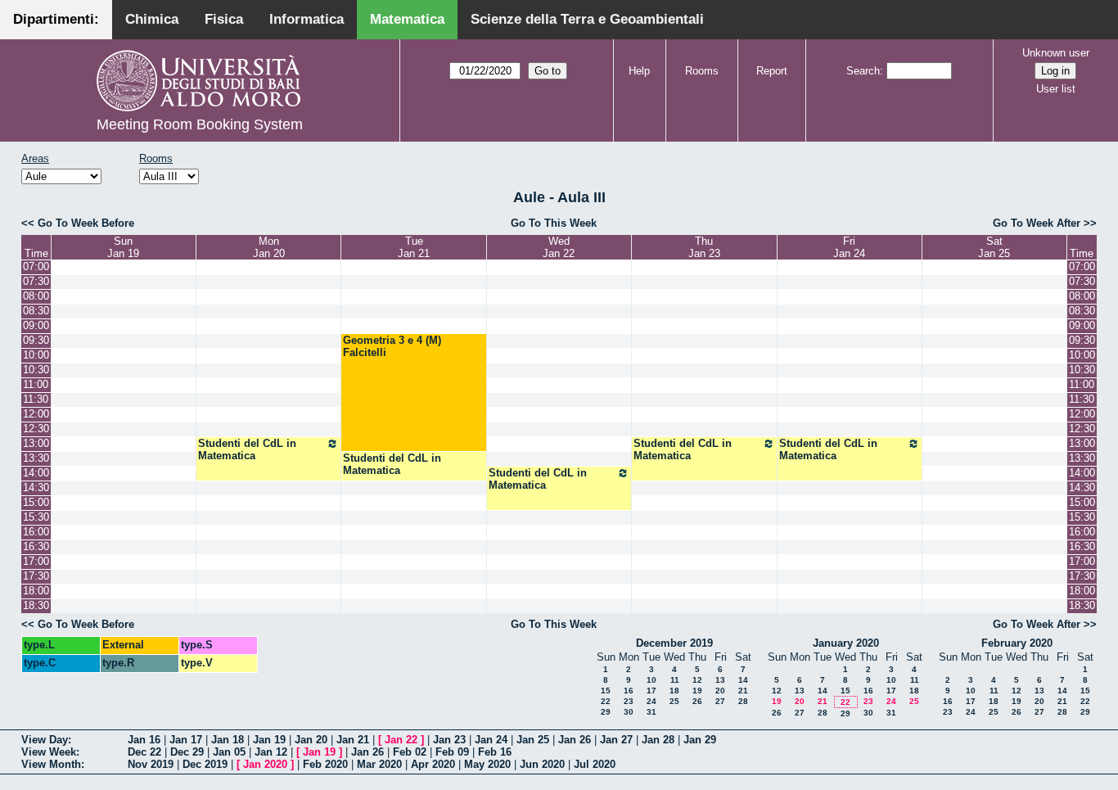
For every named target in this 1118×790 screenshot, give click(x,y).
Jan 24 (491, 740)
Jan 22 (401, 740)
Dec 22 (144, 752)
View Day (44, 740)
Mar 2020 (379, 764)
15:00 (36, 502)
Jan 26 (574, 740)
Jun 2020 (542, 764)
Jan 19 (269, 740)
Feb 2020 (325, 764)
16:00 (36, 532)
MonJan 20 (269, 247)
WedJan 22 (559, 247)
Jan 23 (449, 740)
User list (1055, 89)
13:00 (36, 443)
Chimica (151, 19)
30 (628, 711)
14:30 (36, 487)
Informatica (306, 19)
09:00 (36, 325)
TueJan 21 (414, 247)
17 (651, 690)
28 (743, 701)
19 (697, 690)
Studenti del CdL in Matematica (247, 449)
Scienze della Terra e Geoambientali (587, 19)
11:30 (35, 399)
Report (771, 71)
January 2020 (846, 643)
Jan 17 (185, 740)
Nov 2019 (151, 764)
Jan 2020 (265, 764)
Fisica (224, 19)
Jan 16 (144, 740)
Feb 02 (409, 752)
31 (651, 711)
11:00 (35, 384)
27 (720, 701)
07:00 (36, 266)
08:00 (36, 296)
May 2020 (487, 764)
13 (720, 679)
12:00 (36, 414)
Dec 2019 (205, 764)
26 (697, 701)
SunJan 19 (123, 247)
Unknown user (1055, 53)
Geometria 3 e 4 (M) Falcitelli (392, 346)
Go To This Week (554, 223)
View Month (51, 764)
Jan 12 (271, 752)
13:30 (36, 458)
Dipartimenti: (56, 19)
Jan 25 (532, 740)
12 (697, 679)
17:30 (36, 576)
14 (743, 679)
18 (674, 690)
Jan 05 (229, 752)
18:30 (36, 605)
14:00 (36, 473)
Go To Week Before (86, 223)
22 (606, 701)
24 (651, 701)
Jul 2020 (594, 764)
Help (639, 71)
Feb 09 (452, 752)
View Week (48, 752)
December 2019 (674, 643)
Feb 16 (495, 752)
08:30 (36, 311)
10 (651, 679)
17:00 (36, 561)
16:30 (36, 546)
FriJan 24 (849, 247)
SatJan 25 (994, 247)
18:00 (36, 591)
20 (720, 690)
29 (606, 711)
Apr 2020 (433, 764)
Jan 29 (699, 740)
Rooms (702, 71)
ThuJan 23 (704, 247)
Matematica (407, 19)
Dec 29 (187, 752)
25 (674, 701)
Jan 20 (311, 740)
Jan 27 (616, 740)
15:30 (36, 517)
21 (743, 690)
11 (674, 679)
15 (606, 690)
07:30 (36, 281)
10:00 (36, 355)
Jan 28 (658, 740)
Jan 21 (352, 740)
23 (628, 701)
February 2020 (1017, 643)
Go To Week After (1036, 223)
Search (863, 71)
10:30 (36, 369)
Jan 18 (227, 740)
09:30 (36, 340)
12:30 (36, 428)
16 (628, 690)
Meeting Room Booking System (200, 124)
